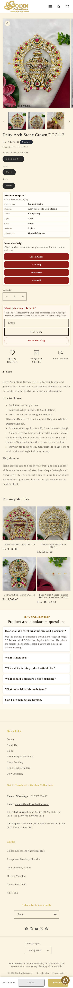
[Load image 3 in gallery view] (56, 121)
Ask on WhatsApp (36, 340)
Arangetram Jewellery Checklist (23, 859)
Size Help (36, 264)
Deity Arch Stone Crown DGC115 (19, 595)
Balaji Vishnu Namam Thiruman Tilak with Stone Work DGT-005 (53, 596)
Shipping (6, 147)
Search (10, 739)
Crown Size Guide (16, 884)
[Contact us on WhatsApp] (65, 980)
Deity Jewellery (15, 773)
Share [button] (9, 371)
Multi (11, 173)
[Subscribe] (55, 915)
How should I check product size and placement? (35, 630)
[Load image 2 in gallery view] (36, 121)
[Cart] (67, 7)
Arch (10, 186)
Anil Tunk (12, 893)
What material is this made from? (26, 689)
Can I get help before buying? (23, 699)
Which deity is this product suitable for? (30, 668)
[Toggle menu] (50, 6)
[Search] (58, 6)
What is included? (16, 657)
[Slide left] (3, 121)
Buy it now (58, 983)
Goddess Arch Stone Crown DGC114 (53, 545)
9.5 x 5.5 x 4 (15, 159)
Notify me (36, 332)
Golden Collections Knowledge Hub (26, 851)
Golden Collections (23, 973)
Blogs (10, 750)
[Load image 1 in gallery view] (17, 121)
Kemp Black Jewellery (18, 768)
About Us (12, 745)
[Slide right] (69, 121)
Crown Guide (36, 256)
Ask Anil (36, 280)
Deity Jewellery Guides (19, 867)
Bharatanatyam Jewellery (20, 756)
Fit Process (36, 272)
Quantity (7, 290)
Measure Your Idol (16, 876)
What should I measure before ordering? (30, 678)
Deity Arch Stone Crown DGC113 (19, 544)
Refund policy (42, 973)
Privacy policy (59, 973)
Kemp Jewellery (15, 762)
